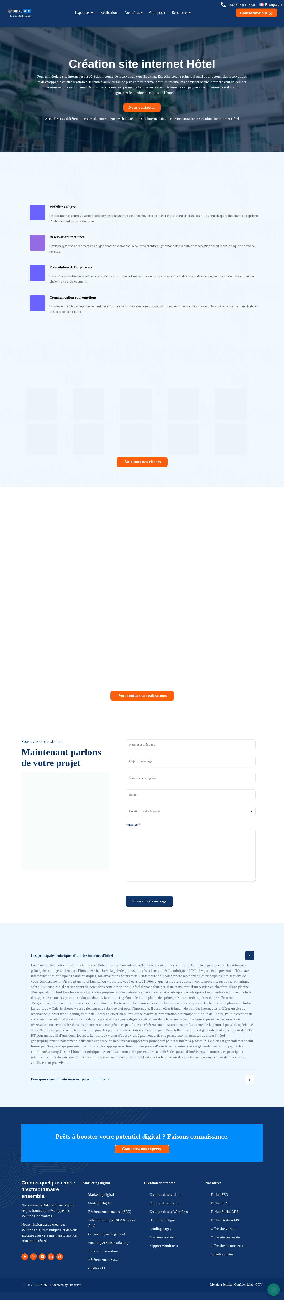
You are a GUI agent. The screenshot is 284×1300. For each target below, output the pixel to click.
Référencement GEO (103, 1260)
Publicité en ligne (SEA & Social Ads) (112, 1223)
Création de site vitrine (166, 1195)
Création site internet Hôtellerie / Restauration (162, 119)
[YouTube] (42, 1256)
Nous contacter (142, 107)
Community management (106, 1234)
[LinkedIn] (51, 1256)
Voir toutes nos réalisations (143, 695)
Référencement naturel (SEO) (109, 1212)
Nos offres (213, 1183)
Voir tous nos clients (143, 461)
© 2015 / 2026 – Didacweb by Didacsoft (54, 1285)
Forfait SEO (219, 1195)
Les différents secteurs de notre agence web (92, 119)
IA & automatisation (103, 1251)
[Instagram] (33, 1256)
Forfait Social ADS (224, 1212)
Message (133, 824)
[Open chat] (273, 1289)
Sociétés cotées (222, 1254)
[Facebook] (24, 1256)
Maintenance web (162, 1237)
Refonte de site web (163, 1203)
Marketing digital (96, 1183)
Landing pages (160, 1229)
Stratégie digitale (100, 1203)
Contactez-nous (254, 13)
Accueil (50, 119)
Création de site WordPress (169, 1212)
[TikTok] (59, 1256)
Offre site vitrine (223, 1229)
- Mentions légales (220, 1284)
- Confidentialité (242, 1284)
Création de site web (159, 1183)
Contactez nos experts (142, 1148)
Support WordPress (163, 1246)
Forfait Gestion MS (225, 1220)
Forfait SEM (220, 1203)
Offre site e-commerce (227, 1246)
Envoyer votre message (149, 901)
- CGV (258, 1284)
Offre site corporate (225, 1237)
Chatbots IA (97, 1268)
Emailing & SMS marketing (108, 1243)
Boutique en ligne (162, 1220)
